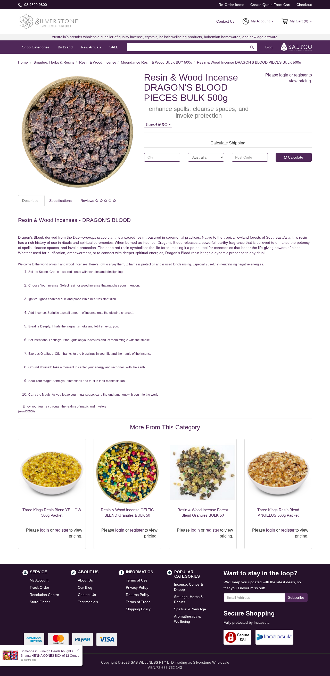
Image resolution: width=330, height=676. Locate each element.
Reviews (87, 200)
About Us (85, 580)
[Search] (252, 47)
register (301, 75)
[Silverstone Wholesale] (49, 21)
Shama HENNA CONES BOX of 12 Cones (50, 655)
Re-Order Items (231, 5)
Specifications (60, 200)
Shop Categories (36, 47)
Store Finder (40, 602)
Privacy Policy (137, 587)
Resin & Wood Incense (97, 62)
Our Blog (85, 587)
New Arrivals (91, 47)
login (283, 75)
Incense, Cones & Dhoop (188, 587)
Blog (269, 47)
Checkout (304, 5)
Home (23, 62)
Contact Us (225, 21)
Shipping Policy (138, 609)
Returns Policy (137, 595)
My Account (39, 580)
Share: (150, 124)
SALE (113, 47)
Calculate (295, 157)
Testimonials (88, 602)
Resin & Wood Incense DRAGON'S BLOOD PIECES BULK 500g (249, 62)
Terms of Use (136, 580)
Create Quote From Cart (270, 5)
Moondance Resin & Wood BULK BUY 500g (156, 62)
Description (31, 200)
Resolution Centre (44, 595)
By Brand (65, 47)
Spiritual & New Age (190, 609)
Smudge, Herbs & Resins (54, 62)
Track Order (39, 587)
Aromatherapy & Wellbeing (187, 618)
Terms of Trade (138, 602)
